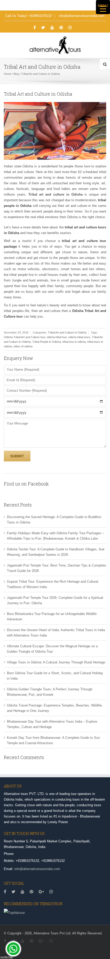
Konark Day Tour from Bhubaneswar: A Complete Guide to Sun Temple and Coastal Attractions (53, 740)
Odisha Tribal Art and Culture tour (24, 337)
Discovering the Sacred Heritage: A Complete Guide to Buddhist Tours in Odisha (54, 519)
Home (7, 73)
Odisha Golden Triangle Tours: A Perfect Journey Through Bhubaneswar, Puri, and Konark (49, 691)
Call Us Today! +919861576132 (28, 16)
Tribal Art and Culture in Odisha (67, 332)
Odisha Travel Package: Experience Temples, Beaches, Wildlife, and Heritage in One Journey (55, 708)
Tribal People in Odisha (46, 341)
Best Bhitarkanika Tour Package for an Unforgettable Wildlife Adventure (52, 616)
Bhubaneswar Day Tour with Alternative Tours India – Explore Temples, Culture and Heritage (52, 724)
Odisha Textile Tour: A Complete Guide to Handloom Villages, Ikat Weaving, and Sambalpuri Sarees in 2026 (55, 552)
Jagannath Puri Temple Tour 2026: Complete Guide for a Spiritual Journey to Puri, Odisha (55, 600)
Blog (16, 73)
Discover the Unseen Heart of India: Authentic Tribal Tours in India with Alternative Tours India (56, 632)
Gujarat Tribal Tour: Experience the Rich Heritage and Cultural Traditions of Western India (52, 584)
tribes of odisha (23, 346)
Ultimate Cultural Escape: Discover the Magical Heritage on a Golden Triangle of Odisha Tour (52, 648)
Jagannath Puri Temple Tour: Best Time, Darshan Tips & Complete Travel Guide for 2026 (56, 568)
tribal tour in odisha (74, 341)
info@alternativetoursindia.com (82, 16)
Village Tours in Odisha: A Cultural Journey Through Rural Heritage (56, 662)
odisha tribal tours (79, 337)
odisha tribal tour (57, 337)
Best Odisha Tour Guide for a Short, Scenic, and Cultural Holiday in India (55, 675)
